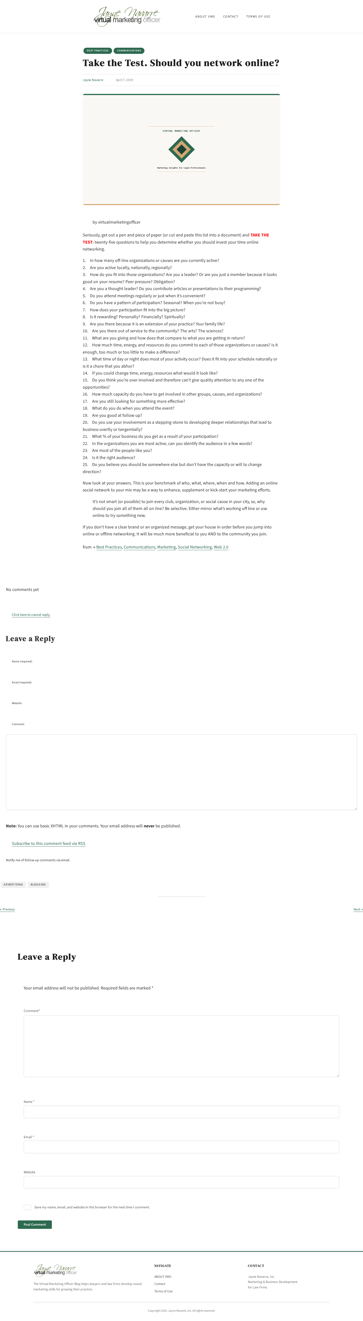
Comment (32, 1010)
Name (29, 1101)
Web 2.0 (221, 547)
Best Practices (98, 50)
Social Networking (195, 547)
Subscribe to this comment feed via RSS (48, 843)
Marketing (166, 547)
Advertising (13, 884)
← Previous (7, 909)
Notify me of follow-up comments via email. (38, 860)
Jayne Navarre (93, 80)
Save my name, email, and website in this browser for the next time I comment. (92, 1207)
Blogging (38, 884)
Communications (129, 50)
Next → (358, 909)
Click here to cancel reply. (31, 614)
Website (29, 1172)
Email (29, 1137)
